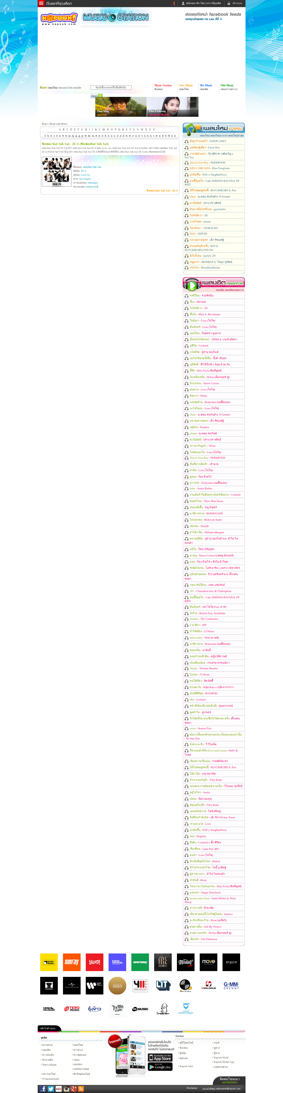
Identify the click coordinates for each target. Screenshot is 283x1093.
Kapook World (221, 1057)
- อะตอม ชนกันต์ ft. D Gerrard (209, 196)
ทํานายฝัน (47, 1059)
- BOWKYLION (206, 513)
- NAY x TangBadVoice (208, 174)
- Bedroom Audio (205, 519)
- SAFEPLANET (207, 141)
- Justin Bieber (200, 488)
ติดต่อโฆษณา (230, 1080)
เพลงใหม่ (78, 1045)
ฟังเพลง (184, 1047)
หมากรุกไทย (213, 1031)
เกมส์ (216, 1042)
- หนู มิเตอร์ (203, 507)
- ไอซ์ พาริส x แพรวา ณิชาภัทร (214, 567)
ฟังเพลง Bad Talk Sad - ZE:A (162, 190)
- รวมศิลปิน (201, 295)
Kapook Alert (186, 1066)
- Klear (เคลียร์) (207, 920)
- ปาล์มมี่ (200, 650)
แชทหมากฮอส (193, 1031)
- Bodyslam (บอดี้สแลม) (209, 402)
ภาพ (68, 1031)
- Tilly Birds (205, 779)
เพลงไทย (101, 114)
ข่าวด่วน (78, 1049)
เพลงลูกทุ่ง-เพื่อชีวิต (159, 114)
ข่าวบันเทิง (48, 1054)
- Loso (200, 823)
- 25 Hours (201, 631)
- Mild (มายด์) (204, 637)
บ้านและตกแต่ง (50, 1078)
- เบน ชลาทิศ (202, 773)
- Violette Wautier (203, 668)
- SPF (198, 625)
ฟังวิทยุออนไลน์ (81, 1074)
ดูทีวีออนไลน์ (186, 1042)
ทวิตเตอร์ (131, 1031)
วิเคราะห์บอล (49, 1064)
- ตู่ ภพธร (200, 712)
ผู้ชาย (217, 1053)
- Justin (199, 792)
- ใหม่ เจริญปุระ (202, 549)
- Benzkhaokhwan (204, 267)
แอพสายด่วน (221, 1066)
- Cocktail (198, 345)
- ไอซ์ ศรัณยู (205, 811)
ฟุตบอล (184, 1058)
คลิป (48, 1031)
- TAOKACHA (203, 228)
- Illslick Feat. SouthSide (207, 613)
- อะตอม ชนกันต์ (203, 433)
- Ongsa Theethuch (205, 892)
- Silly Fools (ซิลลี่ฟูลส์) (205, 370)
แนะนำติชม (209, 1088)
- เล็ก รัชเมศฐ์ (206, 239)
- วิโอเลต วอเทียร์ (215, 786)
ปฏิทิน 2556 (89, 1031)
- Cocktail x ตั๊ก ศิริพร (205, 842)
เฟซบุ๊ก (110, 1031)
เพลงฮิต (46, 1049)
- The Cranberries (203, 618)
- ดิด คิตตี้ (201, 680)
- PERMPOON (207, 162)
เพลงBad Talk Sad (92, 167)
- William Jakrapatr (206, 532)
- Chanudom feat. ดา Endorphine (210, 591)
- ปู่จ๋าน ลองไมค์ (204, 352)
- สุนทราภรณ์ (211, 705)
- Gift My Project (205, 926)
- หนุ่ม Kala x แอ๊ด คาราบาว (211, 687)
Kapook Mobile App (224, 1061)
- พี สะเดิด (201, 907)
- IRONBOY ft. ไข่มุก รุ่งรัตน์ (210, 262)
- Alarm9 (199, 526)
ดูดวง (217, 1047)
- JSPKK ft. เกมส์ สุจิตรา (213, 339)
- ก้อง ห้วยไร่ (200, 476)
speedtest (77, 1064)
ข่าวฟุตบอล (79, 1054)
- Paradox (199, 427)
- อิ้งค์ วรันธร (207, 358)
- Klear (197, 880)
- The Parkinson (203, 939)
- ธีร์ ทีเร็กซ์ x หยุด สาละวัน (209, 364)
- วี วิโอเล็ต (202, 744)
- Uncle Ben (204, 147)
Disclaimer (192, 1088)
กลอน (172, 1031)
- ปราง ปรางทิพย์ (205, 203)
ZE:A (83, 171)
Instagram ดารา (151, 1031)
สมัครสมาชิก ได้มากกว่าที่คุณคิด (203, 3)
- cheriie (200, 221)
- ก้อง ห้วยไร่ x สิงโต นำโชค (208, 561)
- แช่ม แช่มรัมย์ (207, 584)
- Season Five (200, 728)
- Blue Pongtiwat (209, 168)
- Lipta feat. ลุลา (204, 848)
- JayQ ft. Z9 (202, 255)
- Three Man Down (206, 501)
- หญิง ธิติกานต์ (208, 656)
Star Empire (85, 178)
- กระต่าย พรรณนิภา (209, 662)
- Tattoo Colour (204, 383)
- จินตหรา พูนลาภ (205, 333)
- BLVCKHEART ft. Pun (212, 190)
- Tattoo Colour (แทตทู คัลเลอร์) (211, 555)
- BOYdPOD (203, 693)
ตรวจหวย (47, 1045)
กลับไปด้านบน (47, 1028)
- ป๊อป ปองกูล (200, 798)
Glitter (234, 1031)
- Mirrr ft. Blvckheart (204, 314)
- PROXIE (197, 301)
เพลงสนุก (93, 182)
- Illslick (204, 861)
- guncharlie (207, 209)
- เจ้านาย (204, 464)
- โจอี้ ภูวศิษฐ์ (207, 867)
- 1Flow (202, 445)
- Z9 (198, 215)
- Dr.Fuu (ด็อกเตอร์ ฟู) (209, 377)
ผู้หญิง (183, 1053)
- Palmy (198, 395)
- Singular (197, 836)
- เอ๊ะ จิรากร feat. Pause (212, 817)
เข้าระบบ (237, 3)
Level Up (85, 174)
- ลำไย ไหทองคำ (207, 873)
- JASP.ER (198, 233)
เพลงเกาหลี (92, 186)
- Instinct (211, 914)
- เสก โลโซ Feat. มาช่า (208, 606)
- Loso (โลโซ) (202, 320)
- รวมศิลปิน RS (208, 761)
